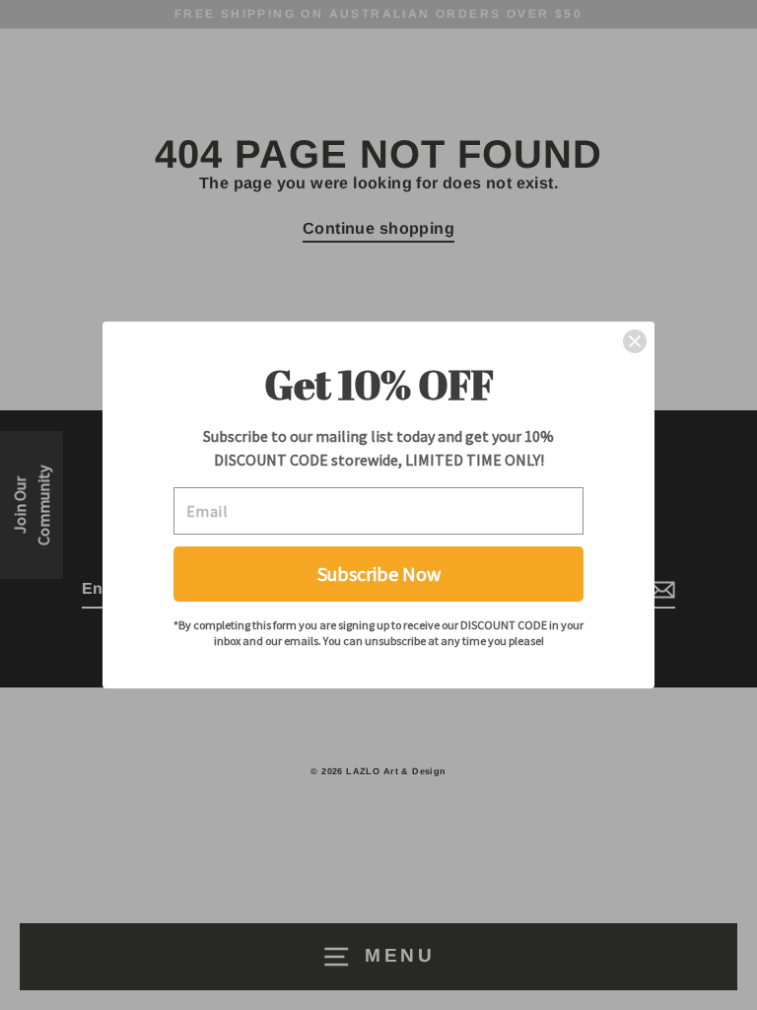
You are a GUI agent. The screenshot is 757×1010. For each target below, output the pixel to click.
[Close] (635, 341)
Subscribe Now (379, 573)
